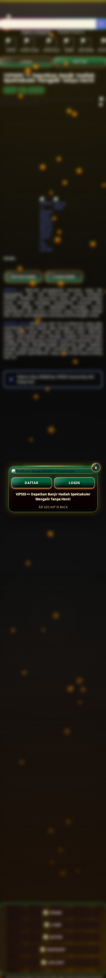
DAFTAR (31, 483)
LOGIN (74, 483)
